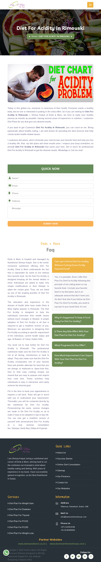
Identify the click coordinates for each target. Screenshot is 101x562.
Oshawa (15, 428)
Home (34, 36)
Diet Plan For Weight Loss (21, 533)
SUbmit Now (50, 223)
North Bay (25, 428)
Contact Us (62, 483)
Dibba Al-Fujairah (39, 428)
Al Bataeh (17, 339)
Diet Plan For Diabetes (20, 509)
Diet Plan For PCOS (18, 521)
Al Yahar (26, 339)
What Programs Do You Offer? (70, 345)
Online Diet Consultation (68, 465)
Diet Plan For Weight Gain (21, 503)
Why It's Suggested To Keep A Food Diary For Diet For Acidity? (72, 319)
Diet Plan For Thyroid (19, 515)
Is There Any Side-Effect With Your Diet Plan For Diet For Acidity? (72, 333)
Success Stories (64, 459)
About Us (61, 453)
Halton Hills (37, 339)
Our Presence (63, 476)
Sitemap (61, 470)
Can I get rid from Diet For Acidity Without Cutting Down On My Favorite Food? (72, 265)
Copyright (12, 550)
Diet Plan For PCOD (18, 527)
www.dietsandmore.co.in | (33, 544)
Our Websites (63, 488)
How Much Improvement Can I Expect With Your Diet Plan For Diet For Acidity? (74, 359)
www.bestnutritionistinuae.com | (68, 544)
